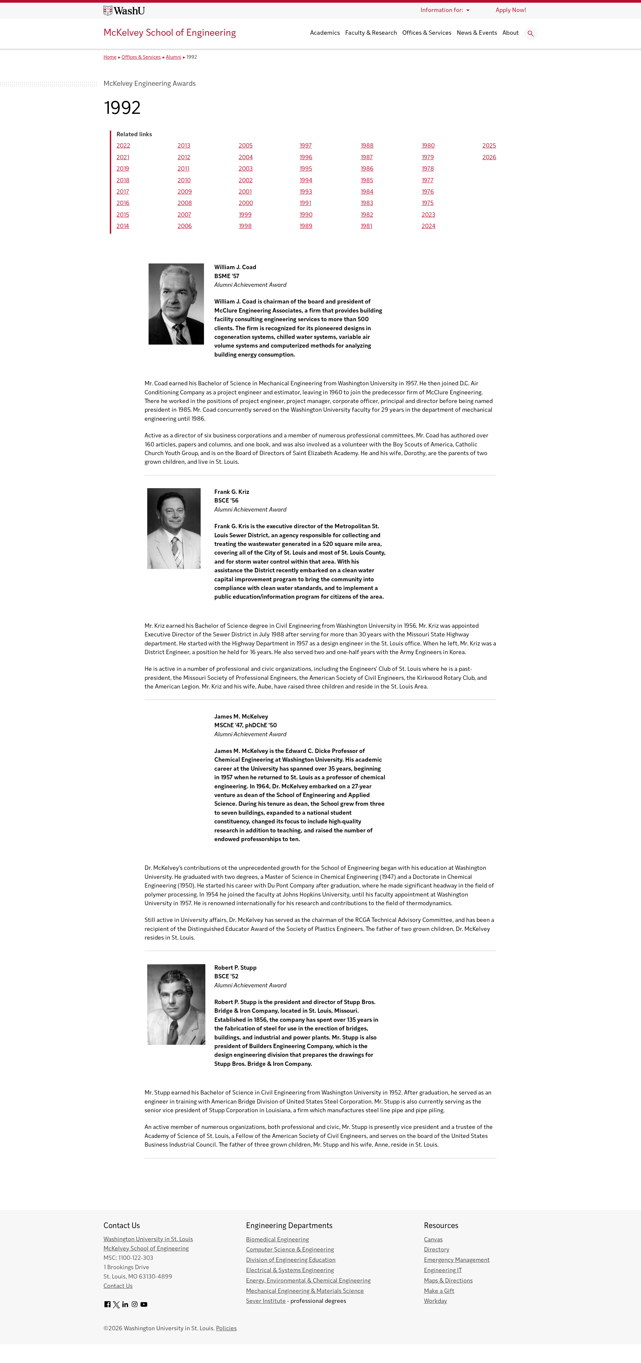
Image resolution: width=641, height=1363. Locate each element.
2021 (123, 158)
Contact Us (118, 1286)
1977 (428, 181)
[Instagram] (135, 1307)
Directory (436, 1250)
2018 (123, 181)
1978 (428, 169)
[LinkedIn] (125, 1307)
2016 (123, 203)
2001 (245, 192)
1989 (305, 226)
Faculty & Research (371, 33)
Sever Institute (266, 1301)
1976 (428, 192)
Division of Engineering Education (291, 1260)
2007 (184, 215)
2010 (184, 181)
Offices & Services (426, 33)
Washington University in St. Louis (148, 1239)
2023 (428, 215)
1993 (305, 192)
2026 (489, 158)
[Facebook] (107, 1307)
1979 (428, 158)
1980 (428, 146)
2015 (123, 215)
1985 (367, 181)
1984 (367, 192)
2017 (123, 192)
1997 (305, 146)
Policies (226, 1329)
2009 (185, 192)
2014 (123, 226)
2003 (246, 169)
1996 (305, 158)
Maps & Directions (448, 1281)
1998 (245, 226)
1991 (305, 203)
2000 (246, 203)
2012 (184, 158)
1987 (367, 158)
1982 (367, 215)
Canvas (433, 1240)
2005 (246, 146)
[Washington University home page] (124, 11)
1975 (428, 203)
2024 (429, 226)
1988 (367, 146)
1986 (367, 169)
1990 (305, 215)
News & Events (477, 33)
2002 (246, 181)
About (510, 33)
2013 (184, 146)
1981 (366, 226)
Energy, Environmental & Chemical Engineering (308, 1281)
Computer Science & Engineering (290, 1250)
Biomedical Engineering (277, 1240)
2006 (185, 226)
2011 (183, 169)
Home (110, 57)
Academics (325, 33)
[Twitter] (116, 1307)
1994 (305, 181)
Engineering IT (443, 1271)
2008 (185, 203)
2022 (123, 146)
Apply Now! (511, 10)
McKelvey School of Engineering (169, 33)
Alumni (173, 57)
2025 (489, 146)
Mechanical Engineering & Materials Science (305, 1291)
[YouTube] (144, 1307)
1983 (367, 203)
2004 (246, 158)
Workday (435, 1301)
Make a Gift (439, 1291)
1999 (245, 215)
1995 (305, 169)
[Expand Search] (531, 33)
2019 (123, 169)
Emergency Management (457, 1260)
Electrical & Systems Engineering (290, 1271)
